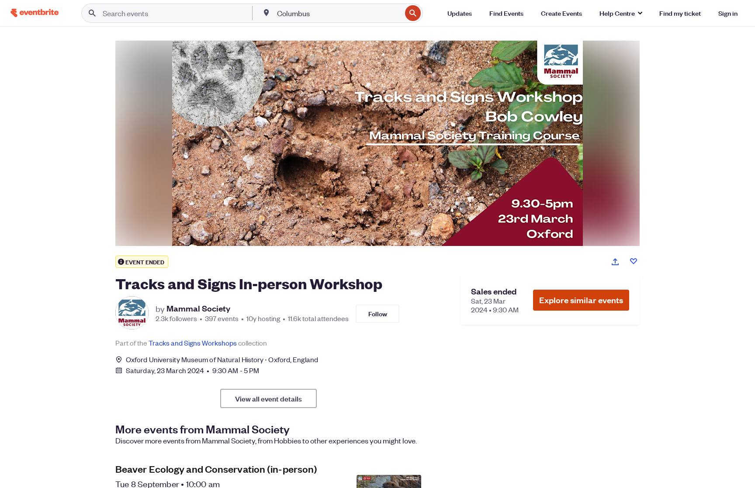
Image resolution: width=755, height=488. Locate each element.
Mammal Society (198, 308)
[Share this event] (615, 261)
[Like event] (633, 261)
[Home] (34, 13)
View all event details (268, 398)
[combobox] (338, 13)
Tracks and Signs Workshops (193, 342)
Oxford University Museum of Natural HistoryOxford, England (222, 359)
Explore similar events (581, 299)
